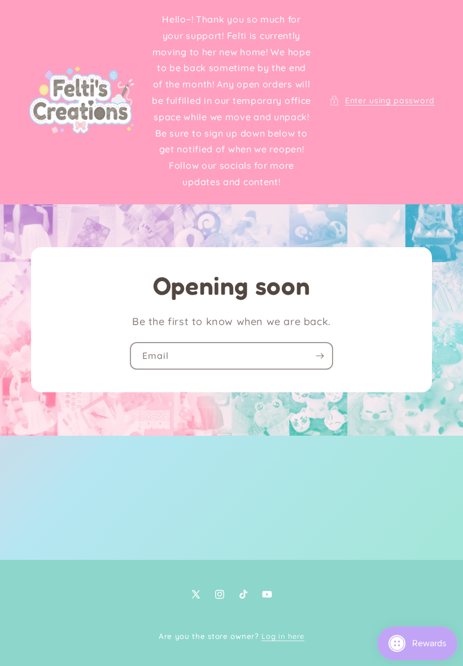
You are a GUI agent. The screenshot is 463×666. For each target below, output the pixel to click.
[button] (382, 101)
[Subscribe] (319, 356)
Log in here (282, 636)
